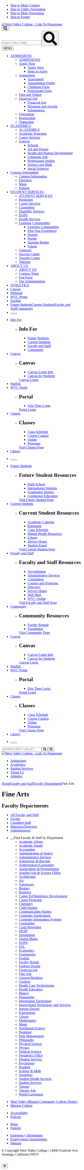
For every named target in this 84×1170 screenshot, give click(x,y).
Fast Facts (26, 277)
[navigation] (42, 11)
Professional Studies (41, 161)
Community (36, 350)
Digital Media (28, 939)
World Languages (31, 1094)
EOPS (23, 215)
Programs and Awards (43, 106)
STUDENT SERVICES (27, 192)
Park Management (31, 1036)
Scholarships (36, 110)
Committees (36, 579)
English (24, 958)
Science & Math (30, 1071)
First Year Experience (42, 231)
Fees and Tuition (30, 95)
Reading (24, 1067)
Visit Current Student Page (37, 549)
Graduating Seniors (41, 492)
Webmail (16, 293)
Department (27, 935)
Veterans (25, 262)
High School (36, 484)
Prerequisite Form (40, 91)
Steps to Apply (38, 71)
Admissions (18, 761)
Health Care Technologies (36, 985)
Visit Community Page (34, 632)
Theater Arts (27, 1090)
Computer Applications (34, 915)
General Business (31, 978)
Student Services (21, 768)
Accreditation (37, 571)
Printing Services (30, 1059)
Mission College (21, 1105)
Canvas (15, 289)
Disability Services (31, 211)
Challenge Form (39, 87)
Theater (24, 1086)
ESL (22, 946)
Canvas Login (28, 380)
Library (15, 451)
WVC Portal (18, 297)
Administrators (20, 830)
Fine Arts (25, 974)
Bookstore (26, 199)
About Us (17, 772)
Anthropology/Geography (36, 865)
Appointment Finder (41, 83)
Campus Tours (29, 273)
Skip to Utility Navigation (27, 9)
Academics (17, 764)
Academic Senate (31, 845)
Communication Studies (35, 911)
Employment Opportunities (28, 1139)
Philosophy (26, 1040)
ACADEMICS (20, 126)
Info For (16, 320)
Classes (15, 413)
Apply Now (27, 63)
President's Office (31, 1055)
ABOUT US (19, 266)
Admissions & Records (34, 861)
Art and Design (38, 149)
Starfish (15, 301)
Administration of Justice (36, 853)
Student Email (37, 545)
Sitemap (15, 1143)
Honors (33, 234)
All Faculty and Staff (24, 815)
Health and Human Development (50, 153)
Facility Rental (29, 962)
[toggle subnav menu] (12, 839)
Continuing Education (43, 496)
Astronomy (26, 884)
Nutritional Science (32, 1028)
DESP (23, 931)
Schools (24, 141)
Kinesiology (27, 1013)
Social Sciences (38, 168)
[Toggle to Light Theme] (12, 313)
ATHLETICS (19, 285)
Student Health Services (35, 1079)
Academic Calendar (41, 522)
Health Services (29, 219)
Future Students (38, 338)
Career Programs (30, 900)
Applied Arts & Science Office (40, 873)
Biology (24, 888)
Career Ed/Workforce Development (43, 896)
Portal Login (27, 409)
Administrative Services (44, 575)
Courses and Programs (43, 583)
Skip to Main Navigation (27, 13)
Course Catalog (38, 436)
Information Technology (35, 1001)
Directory (25, 180)
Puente (32, 238)
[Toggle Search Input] (5, 28)
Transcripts (26, 122)
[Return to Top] (5, 1166)
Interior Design (29, 1009)
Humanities (26, 997)
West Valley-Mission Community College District (44, 1101)
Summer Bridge (38, 242)
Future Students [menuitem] (21, 304)
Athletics (16, 776)
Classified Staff (20, 822)
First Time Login (39, 405)
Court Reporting (30, 927)
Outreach (25, 250)
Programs (34, 443)
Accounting (27, 849)
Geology (25, 981)
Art (21, 880)
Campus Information (24, 172)
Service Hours (37, 541)
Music (23, 1024)
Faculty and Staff (39, 346)
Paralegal (25, 1032)
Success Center (29, 254)
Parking (24, 188)
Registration (27, 118)
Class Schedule (38, 432)
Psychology (27, 1063)
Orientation (26, 114)
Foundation (35, 629)
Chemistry (26, 904)
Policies (15, 1117)
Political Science (30, 1051)
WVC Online (37, 599)
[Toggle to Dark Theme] (15, 313)
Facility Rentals (38, 625)
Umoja (32, 246)
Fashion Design (29, 966)
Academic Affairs (31, 841)
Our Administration (32, 281)
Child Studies (28, 908)
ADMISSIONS (21, 56)
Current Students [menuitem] (43, 304)
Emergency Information (26, 1135)
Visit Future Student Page (36, 500)
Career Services (29, 137)
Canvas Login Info (40, 372)
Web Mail (34, 595)
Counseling (26, 207)
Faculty (15, 819)
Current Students (39, 342)
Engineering (27, 954)
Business (25, 892)
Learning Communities (34, 223)
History (24, 993)
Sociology (26, 1075)
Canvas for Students (41, 376)
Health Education (31, 989)
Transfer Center (29, 258)
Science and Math (40, 164)
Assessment (27, 75)
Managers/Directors (23, 826)
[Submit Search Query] (50, 38)
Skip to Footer (20, 17)
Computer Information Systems (40, 919)
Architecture (27, 876)
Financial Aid (28, 98)
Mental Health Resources (45, 534)
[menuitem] (46, 89)
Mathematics (27, 1020)
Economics (26, 950)
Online (32, 439)
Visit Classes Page (31, 447)
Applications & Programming (39, 869)
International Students (42, 488)
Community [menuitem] (25, 308)
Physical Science (30, 1044)
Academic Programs (33, 133)
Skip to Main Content (25, 5)
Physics (24, 1048)
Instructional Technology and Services (45, 1005)
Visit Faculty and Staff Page (38, 602)
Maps (22, 184)
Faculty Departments (47, 783)
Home (6, 783)
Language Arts (38, 157)
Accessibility (19, 1113)
